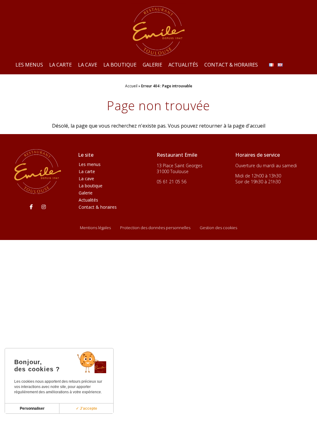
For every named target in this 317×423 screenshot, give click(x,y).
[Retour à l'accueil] (158, 30)
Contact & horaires (231, 64)
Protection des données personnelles (155, 227)
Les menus (29, 64)
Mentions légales (95, 227)
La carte (60, 64)
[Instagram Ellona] (43, 207)
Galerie (152, 64)
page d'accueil (249, 125)
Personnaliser (32, 408)
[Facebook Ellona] (31, 207)
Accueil (131, 86)
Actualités (183, 64)
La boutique (120, 64)
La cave (87, 64)
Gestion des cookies (218, 227)
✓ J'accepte (86, 408)
